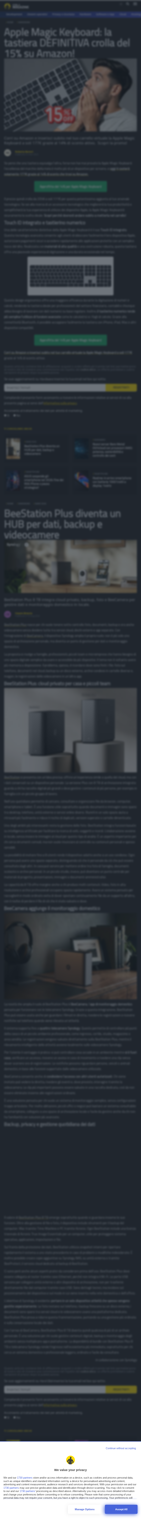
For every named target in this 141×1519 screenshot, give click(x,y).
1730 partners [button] (24, 1477)
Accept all (121, 1509)
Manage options (85, 1509)
